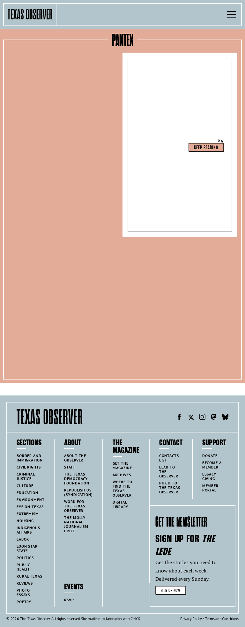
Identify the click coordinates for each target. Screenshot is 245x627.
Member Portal (210, 487)
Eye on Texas (30, 506)
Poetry (24, 601)
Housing (25, 520)
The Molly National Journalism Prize (76, 524)
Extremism (28, 513)
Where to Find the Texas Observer (122, 488)
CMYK (135, 618)
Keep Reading (206, 148)
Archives (122, 474)
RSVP (69, 599)
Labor (23, 539)
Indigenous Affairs (28, 530)
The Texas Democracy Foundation (76, 478)
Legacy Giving (209, 476)
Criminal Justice (26, 476)
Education (27, 492)
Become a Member (212, 464)
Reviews (25, 583)
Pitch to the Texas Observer (169, 487)
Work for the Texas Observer (74, 506)
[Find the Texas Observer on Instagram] (202, 417)
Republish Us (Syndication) (78, 492)
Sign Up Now (170, 590)
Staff (69, 467)
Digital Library (120, 504)
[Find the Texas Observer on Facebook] (179, 417)
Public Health (24, 567)
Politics (25, 557)
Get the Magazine (122, 465)
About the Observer (75, 457)
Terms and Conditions (222, 618)
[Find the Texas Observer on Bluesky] (225, 417)
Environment (30, 499)
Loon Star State (27, 548)
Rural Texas (29, 576)
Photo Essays (23, 592)
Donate (210, 455)
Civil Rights (29, 467)
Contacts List (169, 457)
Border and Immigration (29, 457)
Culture (25, 485)
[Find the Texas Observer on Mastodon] (214, 417)
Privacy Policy (191, 618)
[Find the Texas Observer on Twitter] (191, 417)
